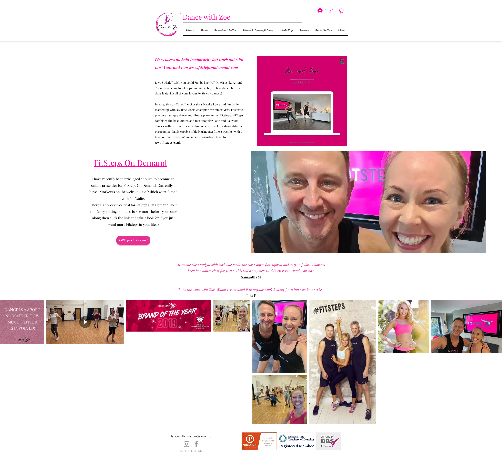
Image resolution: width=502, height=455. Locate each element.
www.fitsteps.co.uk (168, 142)
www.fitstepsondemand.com (213, 67)
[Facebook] (196, 444)
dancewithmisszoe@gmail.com (192, 436)
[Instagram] (186, 444)
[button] (341, 11)
